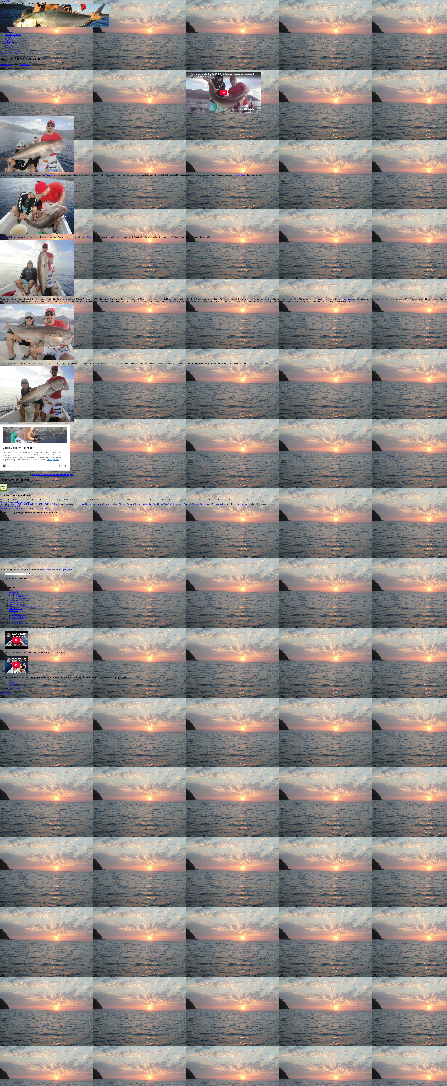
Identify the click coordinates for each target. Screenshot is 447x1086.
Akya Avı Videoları (126, 504)
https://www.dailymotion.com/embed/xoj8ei (52, 474)
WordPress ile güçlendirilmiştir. (11, 694)
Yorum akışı (13, 686)
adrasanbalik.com (6, 1)
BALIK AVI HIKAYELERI (27, 504)
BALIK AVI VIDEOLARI (49, 504)
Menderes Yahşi (6, 65)
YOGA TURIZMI (16, 621)
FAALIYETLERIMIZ (13, 35)
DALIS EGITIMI (15, 602)
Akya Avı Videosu (141, 504)
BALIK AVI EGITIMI (17, 596)
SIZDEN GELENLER (17, 617)
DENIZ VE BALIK (16, 604)
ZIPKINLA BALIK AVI (18, 623)
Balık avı (90, 237)
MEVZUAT (13, 611)
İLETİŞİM (9, 39)
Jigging (222, 504)
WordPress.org (14, 688)
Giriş (6, 31)
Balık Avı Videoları (156, 504)
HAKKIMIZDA (11, 37)
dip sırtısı (241, 175)
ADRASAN (9, 33)
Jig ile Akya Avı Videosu (209, 504)
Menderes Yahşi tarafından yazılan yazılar (16, 502)
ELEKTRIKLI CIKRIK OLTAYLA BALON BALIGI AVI (23, 53)
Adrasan (49, 175)
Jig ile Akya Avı (193, 504)
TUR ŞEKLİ (9, 45)
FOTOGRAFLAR (16, 609)
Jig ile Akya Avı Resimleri (11, 51)
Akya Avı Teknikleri (110, 504)
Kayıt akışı (13, 684)
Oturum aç (13, 682)
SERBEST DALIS (16, 615)
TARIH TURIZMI (16, 619)
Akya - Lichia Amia (87, 504)
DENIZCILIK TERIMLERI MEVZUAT (24, 607)
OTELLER (9, 41)
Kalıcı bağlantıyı (243, 504)
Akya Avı (98, 504)
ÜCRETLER (10, 47)
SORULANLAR (11, 43)
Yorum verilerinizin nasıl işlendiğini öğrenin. (56, 570)
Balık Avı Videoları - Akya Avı (175, 504)
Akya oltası (4, 237)
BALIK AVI (10, 504)
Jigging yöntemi (347, 299)
